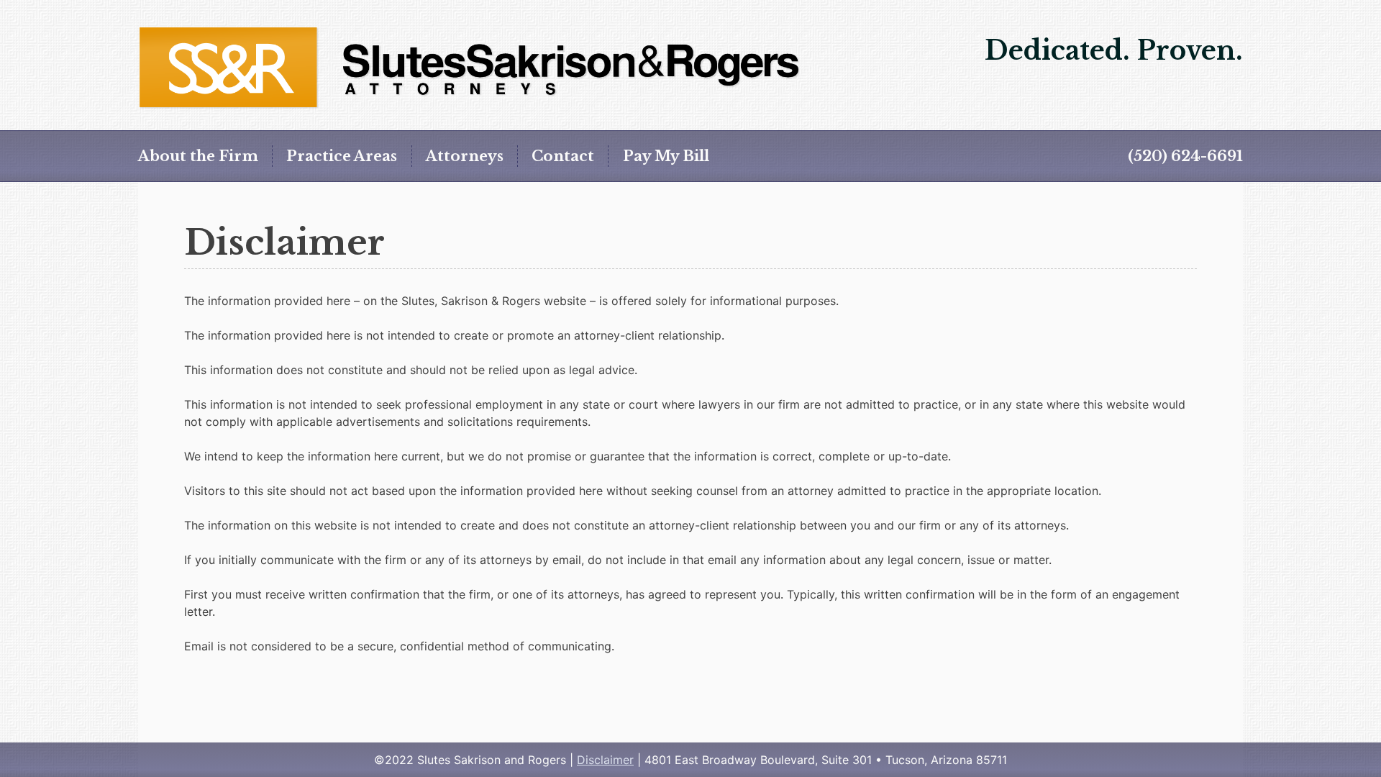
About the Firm (198, 156)
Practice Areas (341, 156)
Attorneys (464, 156)
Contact (563, 156)
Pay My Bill (666, 156)
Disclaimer (605, 760)
